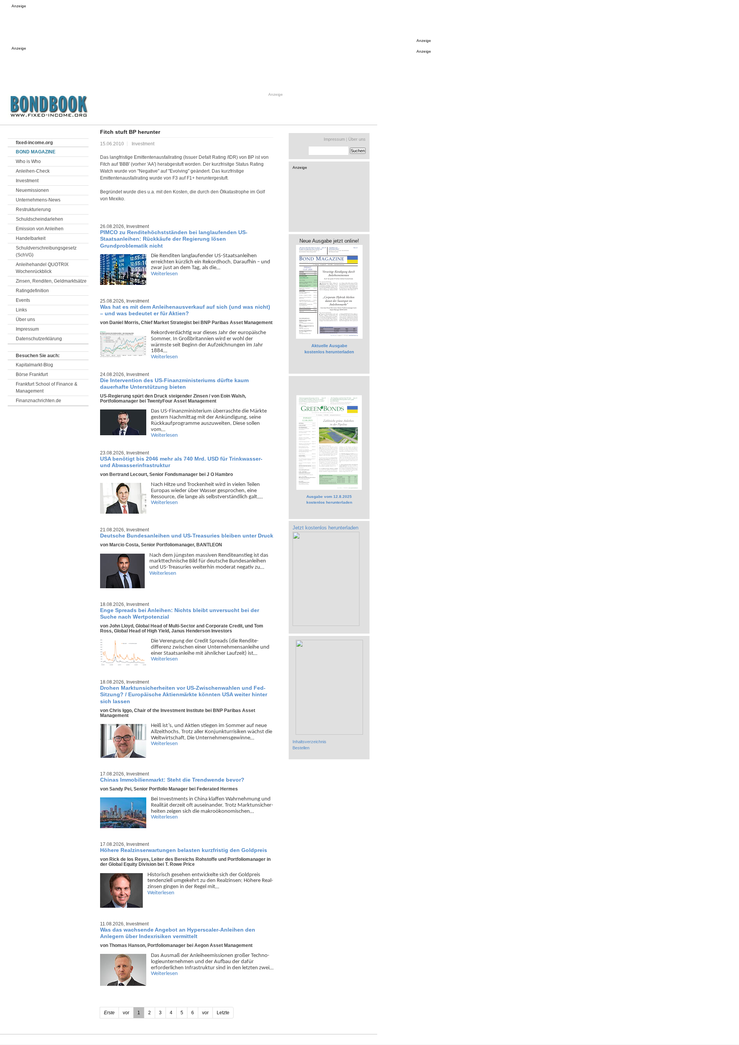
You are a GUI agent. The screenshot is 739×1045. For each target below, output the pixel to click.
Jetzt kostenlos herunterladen (325, 528)
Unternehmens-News (38, 200)
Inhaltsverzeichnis (309, 741)
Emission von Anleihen (40, 228)
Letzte (223, 1012)
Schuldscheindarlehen (39, 219)
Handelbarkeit (30, 238)
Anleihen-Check (33, 171)
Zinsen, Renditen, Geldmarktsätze (51, 281)
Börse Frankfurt (32, 374)
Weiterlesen (164, 274)
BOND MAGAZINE (35, 152)
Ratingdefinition (32, 290)
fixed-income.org (34, 142)
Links (21, 310)
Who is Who (28, 161)
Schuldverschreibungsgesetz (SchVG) (46, 251)
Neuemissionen (32, 190)
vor (205, 1012)
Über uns (25, 319)
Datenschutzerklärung (39, 338)
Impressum (27, 329)
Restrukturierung (33, 209)
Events (23, 300)
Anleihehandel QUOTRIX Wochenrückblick (42, 268)
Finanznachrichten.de (38, 400)
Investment (27, 180)
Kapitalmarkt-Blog (34, 365)
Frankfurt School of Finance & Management (46, 387)
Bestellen (301, 747)
